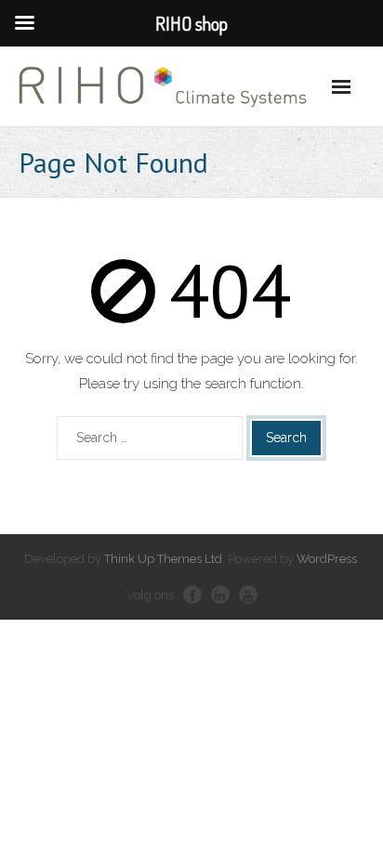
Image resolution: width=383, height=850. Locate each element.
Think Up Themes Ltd (163, 559)
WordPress (327, 559)
